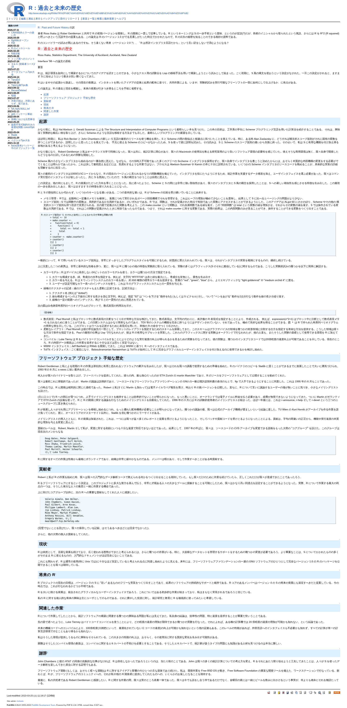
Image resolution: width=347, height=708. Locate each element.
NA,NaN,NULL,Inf (20, 108)
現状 (46, 104)
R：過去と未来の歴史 (55, 8)
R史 (13, 43)
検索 (99, 18)
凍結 (30, 18)
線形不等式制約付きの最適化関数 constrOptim (23, 127)
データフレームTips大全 (23, 73)
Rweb (14, 135)
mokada (20, 701)
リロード (72, 18)
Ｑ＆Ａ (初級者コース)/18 (23, 65)
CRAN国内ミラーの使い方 (22, 33)
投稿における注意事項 (23, 119)
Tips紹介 (15, 79)
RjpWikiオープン (20, 40)
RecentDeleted (19, 90)
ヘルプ (120, 18)
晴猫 (13, 95)
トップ (12, 18)
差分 (37, 18)
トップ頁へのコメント (23, 58)
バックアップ (50, 18)
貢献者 (47, 101)
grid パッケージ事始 (21, 114)
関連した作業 (51, 111)
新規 (84, 18)
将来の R (49, 108)
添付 (62, 18)
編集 (23, 18)
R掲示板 (15, 53)
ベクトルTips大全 (20, 140)
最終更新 (109, 18)
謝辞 (46, 114)
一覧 (92, 18)
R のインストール (20, 48)
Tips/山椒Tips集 (19, 85)
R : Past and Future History (54, 27)
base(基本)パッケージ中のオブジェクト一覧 (23, 146)
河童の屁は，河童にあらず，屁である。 (23, 102)
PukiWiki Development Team (43, 705)
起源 (46, 94)
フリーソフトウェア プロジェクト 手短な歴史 (70, 97)
